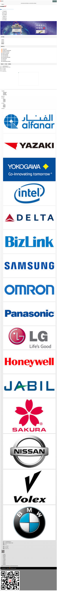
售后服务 (4, 99)
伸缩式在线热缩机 (5, 54)
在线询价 (4, 105)
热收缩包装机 (5, 94)
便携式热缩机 (5, 58)
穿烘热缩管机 (5, 49)
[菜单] (54, 1)
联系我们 (2, 43)
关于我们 (4, 19)
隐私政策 (2, 42)
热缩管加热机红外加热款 (6, 61)
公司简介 (2, 39)
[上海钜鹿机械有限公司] (3, 6)
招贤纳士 (4, 18)
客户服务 (4, 14)
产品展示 (4, 11)
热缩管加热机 (5, 92)
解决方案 (4, 13)
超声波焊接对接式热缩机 (6, 57)
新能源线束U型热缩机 (6, 51)
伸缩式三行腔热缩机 (6, 53)
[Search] (0, 9)
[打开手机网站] (3, 552)
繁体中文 (3, 4)
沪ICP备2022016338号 (13, 568)
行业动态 (4, 101)
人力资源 (4, 559)
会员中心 (4, 561)
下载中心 (4, 16)
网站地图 (4, 564)
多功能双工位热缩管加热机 (7, 50)
